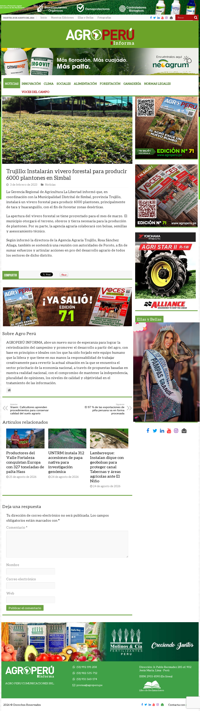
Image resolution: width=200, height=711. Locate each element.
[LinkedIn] (158, 17)
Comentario (16, 527)
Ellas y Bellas (86, 17)
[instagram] (166, 17)
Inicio (43, 17)
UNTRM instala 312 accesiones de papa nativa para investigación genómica (66, 462)
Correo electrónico (21, 579)
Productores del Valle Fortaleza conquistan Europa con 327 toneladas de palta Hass (25, 462)
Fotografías (104, 17)
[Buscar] (196, 17)
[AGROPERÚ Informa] (100, 35)
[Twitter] (154, 17)
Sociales (64, 83)
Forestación (110, 83)
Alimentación (85, 83)
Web (10, 593)
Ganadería (132, 83)
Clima (49, 83)
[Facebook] (151, 17)
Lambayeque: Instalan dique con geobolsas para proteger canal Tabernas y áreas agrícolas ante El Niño (107, 466)
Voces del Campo (35, 92)
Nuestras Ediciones (62, 17)
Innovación (31, 83)
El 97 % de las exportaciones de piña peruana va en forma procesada (104, 409)
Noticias (12, 83)
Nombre (12, 565)
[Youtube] (162, 17)
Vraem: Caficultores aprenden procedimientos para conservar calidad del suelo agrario (29, 409)
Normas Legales (157, 83)
